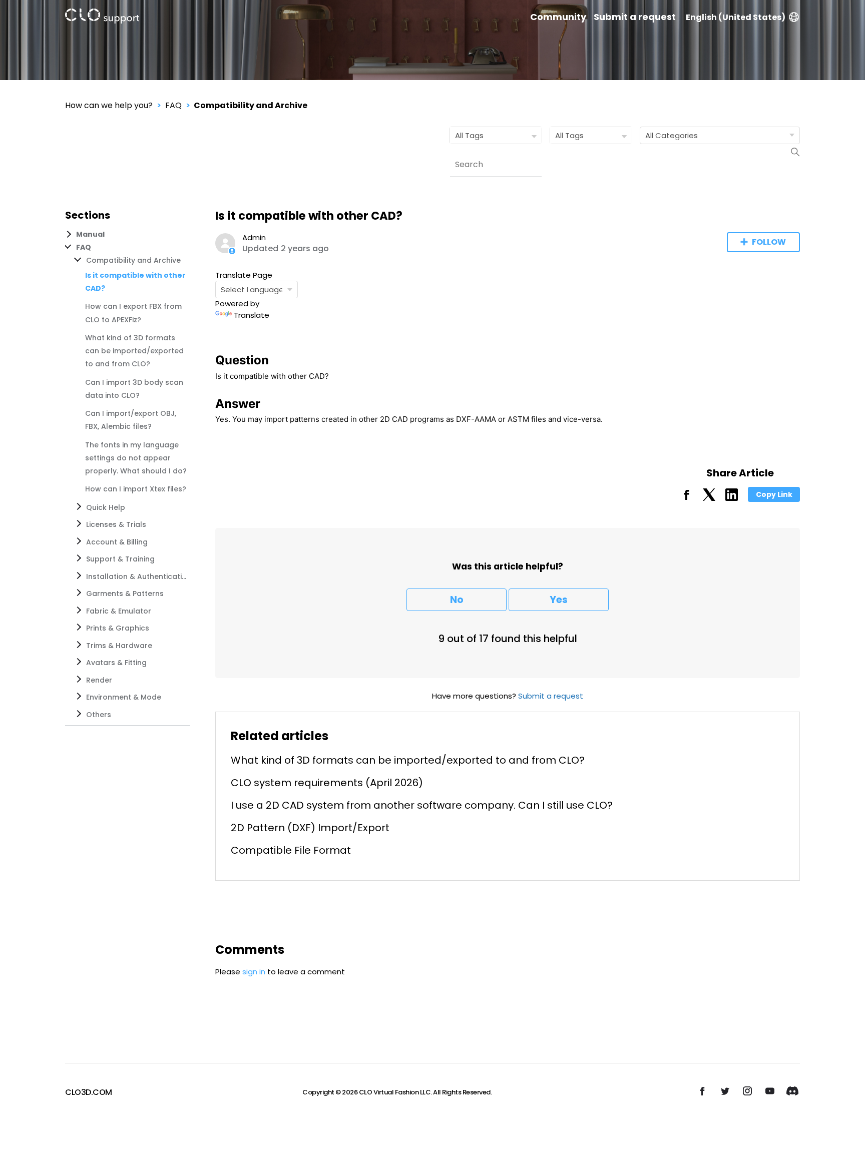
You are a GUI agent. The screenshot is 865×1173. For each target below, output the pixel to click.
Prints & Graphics (117, 628)
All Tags (469, 135)
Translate (251, 315)
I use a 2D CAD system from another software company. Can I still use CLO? (422, 805)
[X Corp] (709, 498)
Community (558, 17)
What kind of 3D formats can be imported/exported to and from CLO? (134, 351)
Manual (90, 234)
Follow (769, 242)
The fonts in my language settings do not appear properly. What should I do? (136, 458)
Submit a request (635, 17)
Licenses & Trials (116, 524)
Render (99, 680)
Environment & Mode (123, 697)
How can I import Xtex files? (135, 489)
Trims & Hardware (119, 646)
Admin (254, 237)
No (457, 600)
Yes (559, 600)
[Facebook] (686, 498)
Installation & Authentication (136, 576)
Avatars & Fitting (116, 663)
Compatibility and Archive (250, 105)
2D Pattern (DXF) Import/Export (310, 828)
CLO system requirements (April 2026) (327, 783)
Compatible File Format (291, 850)
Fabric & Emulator (118, 611)
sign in (253, 971)
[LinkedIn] (731, 498)
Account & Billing (117, 542)
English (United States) (735, 17)
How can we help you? (109, 105)
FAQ (173, 105)
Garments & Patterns (125, 594)
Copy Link (774, 494)
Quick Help (105, 507)
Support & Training (120, 559)
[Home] (102, 18)
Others (98, 715)
